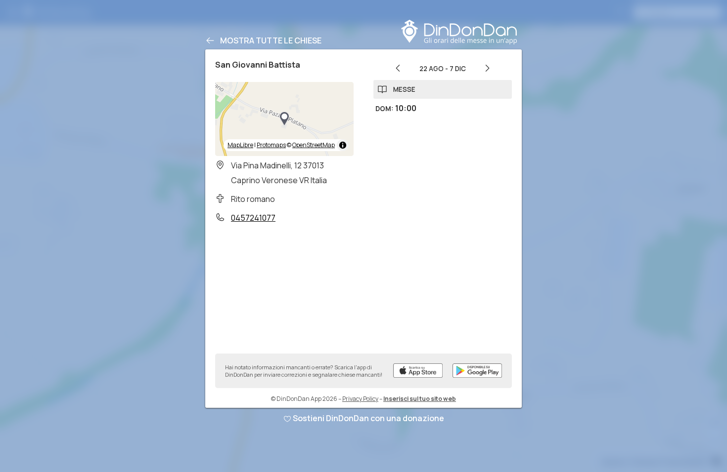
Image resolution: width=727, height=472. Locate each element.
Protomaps (271, 145)
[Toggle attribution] (343, 145)
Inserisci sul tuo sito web (419, 398)
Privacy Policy (360, 398)
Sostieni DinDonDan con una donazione (368, 418)
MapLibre (240, 145)
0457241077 (253, 217)
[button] (284, 119)
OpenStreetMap (313, 145)
